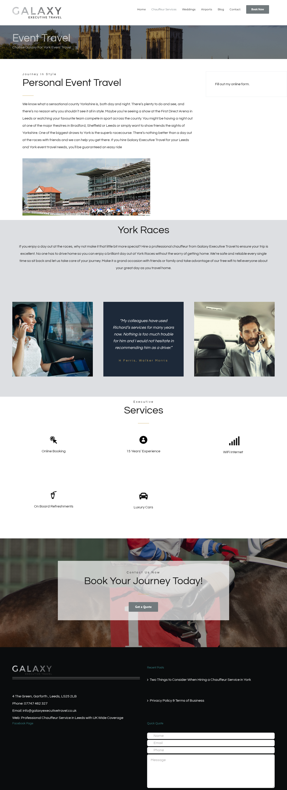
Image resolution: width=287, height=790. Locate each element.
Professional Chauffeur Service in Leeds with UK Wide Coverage (72, 718)
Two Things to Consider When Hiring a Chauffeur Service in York (200, 679)
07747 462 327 (36, 703)
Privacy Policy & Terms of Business (177, 700)
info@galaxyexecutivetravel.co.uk (49, 710)
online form (240, 84)
